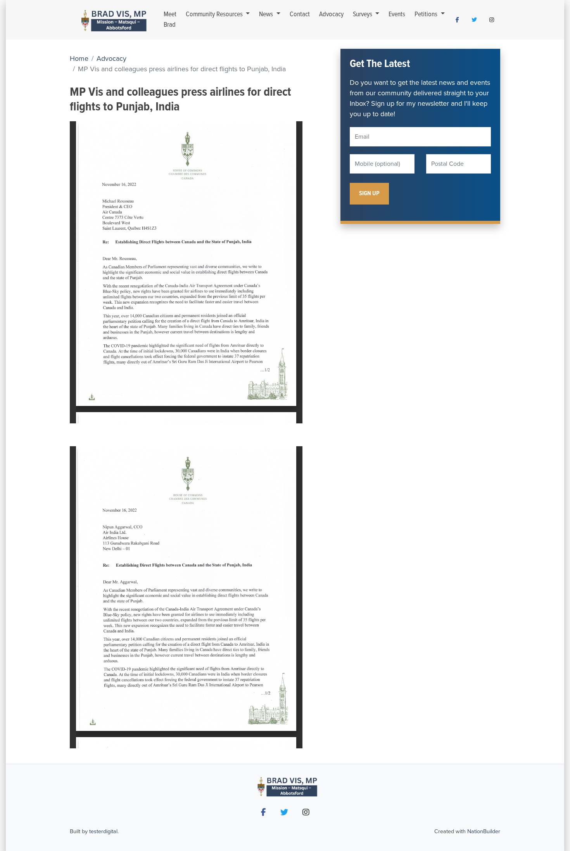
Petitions (427, 14)
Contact (300, 14)
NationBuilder (483, 831)
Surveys (363, 14)
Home (79, 58)
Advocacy (331, 14)
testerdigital (103, 831)
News (267, 14)
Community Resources (215, 14)
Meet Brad (170, 19)
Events (397, 14)
